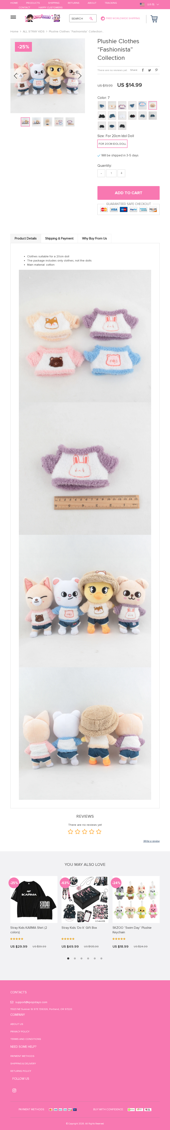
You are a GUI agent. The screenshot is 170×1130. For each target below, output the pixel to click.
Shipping (54, 3)
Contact (24, 7)
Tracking (111, 3)
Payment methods (22, 1056)
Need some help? (23, 1047)
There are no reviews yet (112, 70)
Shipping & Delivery (23, 1063)
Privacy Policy (19, 1031)
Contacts (18, 992)
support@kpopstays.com (31, 1002)
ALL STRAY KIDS (34, 31)
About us (16, 1024)
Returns (73, 3)
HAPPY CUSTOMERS (51, 7)
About (92, 3)
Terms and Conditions (25, 1039)
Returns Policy (20, 1071)
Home (14, 3)
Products (33, 3)
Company (17, 1015)
